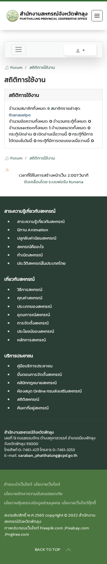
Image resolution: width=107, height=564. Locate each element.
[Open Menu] (97, 15)
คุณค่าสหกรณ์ (29, 297)
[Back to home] (46, 15)
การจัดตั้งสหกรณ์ (33, 323)
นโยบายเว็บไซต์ (47, 484)
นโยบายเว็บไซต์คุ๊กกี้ (79, 503)
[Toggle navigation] (18, 49)
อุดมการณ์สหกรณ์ (33, 314)
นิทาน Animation (32, 229)
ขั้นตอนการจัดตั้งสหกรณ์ (39, 374)
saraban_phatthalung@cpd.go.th (47, 455)
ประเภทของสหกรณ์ (34, 306)
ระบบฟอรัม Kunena (66, 181)
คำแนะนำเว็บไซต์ (18, 484)
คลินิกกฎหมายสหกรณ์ (36, 382)
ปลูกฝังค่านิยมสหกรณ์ (36, 238)
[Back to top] (68, 550)
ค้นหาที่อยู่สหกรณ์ (33, 407)
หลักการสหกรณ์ (31, 339)
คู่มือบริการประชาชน (35, 365)
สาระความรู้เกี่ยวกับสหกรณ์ (40, 221)
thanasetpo (20, 114)
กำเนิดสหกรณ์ (30, 255)
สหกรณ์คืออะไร (30, 246)
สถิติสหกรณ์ (28, 399)
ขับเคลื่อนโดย (36, 181)
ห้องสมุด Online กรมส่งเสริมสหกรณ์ (49, 391)
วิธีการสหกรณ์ (29, 289)
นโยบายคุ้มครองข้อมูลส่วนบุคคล (32, 503)
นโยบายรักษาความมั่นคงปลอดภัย (33, 494)
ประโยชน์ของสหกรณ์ (35, 331)
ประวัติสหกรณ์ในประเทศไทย (41, 263)
